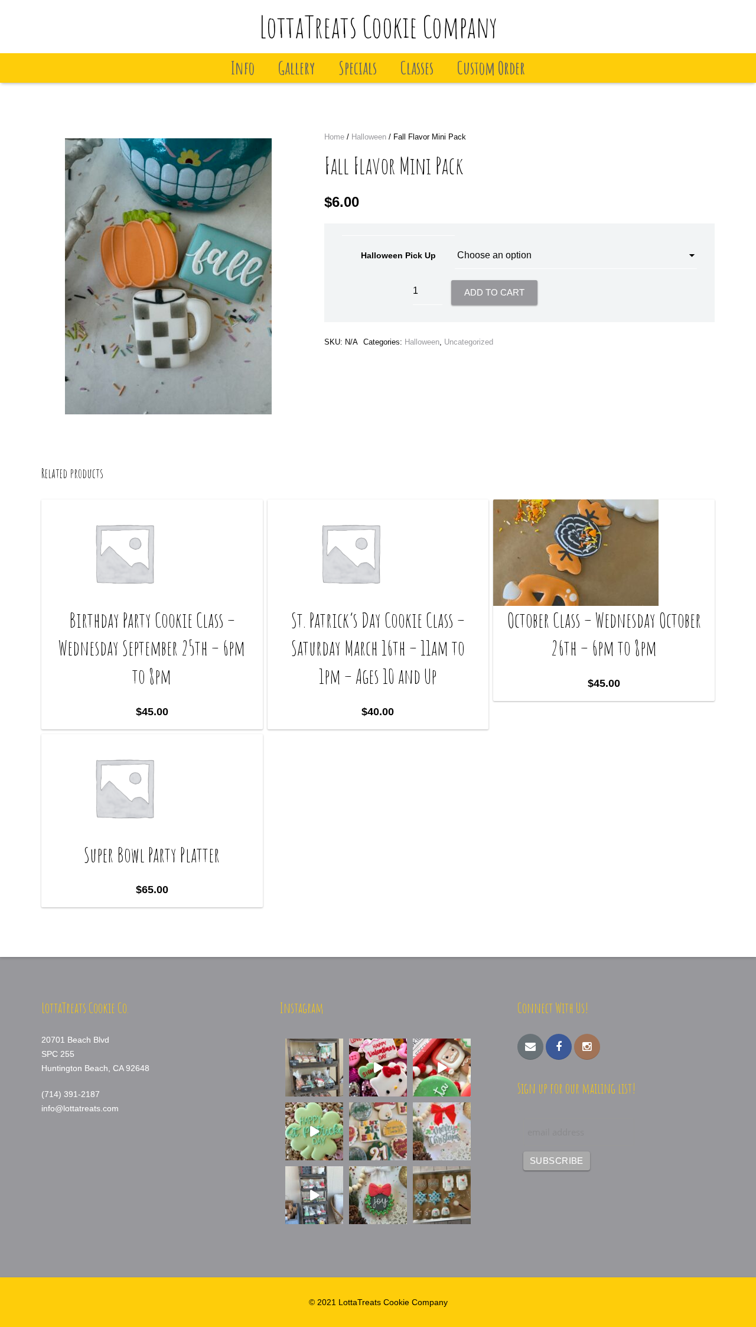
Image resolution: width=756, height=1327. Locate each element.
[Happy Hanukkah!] (442, 1195)
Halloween (368, 136)
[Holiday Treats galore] (314, 1195)
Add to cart (494, 292)
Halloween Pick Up (398, 255)
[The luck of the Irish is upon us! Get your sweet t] (314, 1131)
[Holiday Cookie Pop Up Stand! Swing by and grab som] (314, 1067)
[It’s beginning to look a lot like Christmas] (378, 1195)
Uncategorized (468, 342)
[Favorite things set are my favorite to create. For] (378, 1131)
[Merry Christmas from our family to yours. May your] (442, 1131)
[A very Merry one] (442, 1067)
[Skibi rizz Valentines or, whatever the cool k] (378, 1067)
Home (334, 136)
